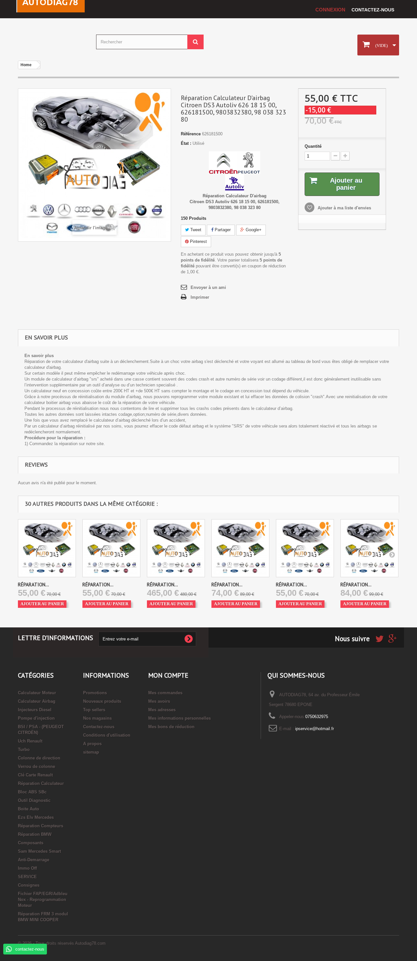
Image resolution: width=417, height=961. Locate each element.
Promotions (95, 692)
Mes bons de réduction (171, 726)
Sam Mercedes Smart (39, 851)
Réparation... (33, 584)
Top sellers (94, 709)
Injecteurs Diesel (34, 709)
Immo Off (27, 868)
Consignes (28, 885)
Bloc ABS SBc (32, 791)
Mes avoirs (159, 701)
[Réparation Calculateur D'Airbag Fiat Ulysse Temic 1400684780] (305, 548)
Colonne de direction (39, 758)
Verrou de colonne (36, 766)
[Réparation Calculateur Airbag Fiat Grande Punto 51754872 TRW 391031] (369, 548)
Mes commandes (165, 692)
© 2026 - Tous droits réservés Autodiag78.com (62, 943)
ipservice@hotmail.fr (314, 728)
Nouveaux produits (102, 701)
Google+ (253, 229)
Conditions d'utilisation (106, 735)
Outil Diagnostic (34, 800)
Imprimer (200, 297)
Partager (222, 229)
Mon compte (168, 675)
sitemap (91, 752)
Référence (191, 133)
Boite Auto (28, 808)
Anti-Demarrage (33, 859)
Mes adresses (162, 709)
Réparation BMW (34, 834)
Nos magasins (97, 718)
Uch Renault (30, 741)
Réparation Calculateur (41, 783)
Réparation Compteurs (40, 825)
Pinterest (198, 241)
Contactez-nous (373, 9)
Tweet (195, 229)
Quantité (313, 146)
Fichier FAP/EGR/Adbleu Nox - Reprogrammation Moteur (42, 899)
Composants (30, 842)
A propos (92, 743)
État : (186, 143)
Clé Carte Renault (35, 775)
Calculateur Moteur (37, 692)
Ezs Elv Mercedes (36, 817)
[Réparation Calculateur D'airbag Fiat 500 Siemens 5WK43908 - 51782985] (176, 548)
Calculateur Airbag (36, 701)
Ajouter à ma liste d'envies (343, 207)
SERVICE (27, 876)
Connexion (330, 9)
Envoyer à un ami (208, 287)
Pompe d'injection (36, 718)
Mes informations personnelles (179, 718)
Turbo (24, 749)
